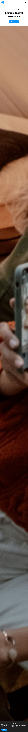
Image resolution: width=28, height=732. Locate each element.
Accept (4, 729)
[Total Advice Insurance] (2, 2)
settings (16, 726)
